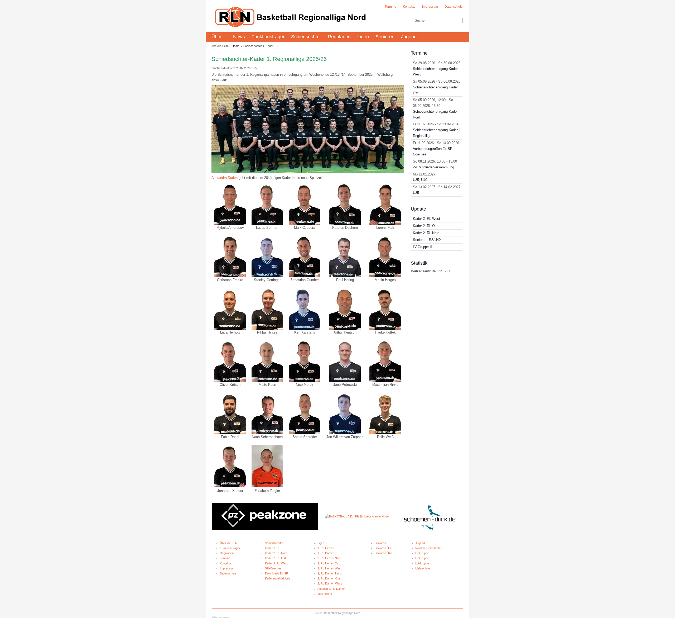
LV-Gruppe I (423, 553)
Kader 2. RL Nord (276, 553)
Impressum (430, 6)
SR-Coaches (273, 568)
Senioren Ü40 (383, 553)
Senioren (384, 36)
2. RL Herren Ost (328, 563)
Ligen (363, 36)
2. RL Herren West (329, 568)
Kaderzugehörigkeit (277, 578)
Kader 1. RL (272, 548)
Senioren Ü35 (383, 548)
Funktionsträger (268, 36)
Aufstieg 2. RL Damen (331, 588)
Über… (218, 36)
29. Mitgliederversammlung (433, 167)
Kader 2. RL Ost (275, 558)
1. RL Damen (325, 553)
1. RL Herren (325, 548)
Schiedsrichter (306, 36)
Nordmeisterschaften (428, 548)
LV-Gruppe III (423, 563)
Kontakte (409, 6)
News (239, 36)
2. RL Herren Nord (329, 558)
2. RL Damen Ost (328, 578)
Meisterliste (324, 593)
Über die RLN (228, 543)
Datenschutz (453, 6)
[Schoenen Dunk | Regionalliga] (429, 529)
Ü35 (416, 193)
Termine (390, 6)
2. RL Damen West (329, 583)
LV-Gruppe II (423, 558)
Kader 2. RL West (276, 563)
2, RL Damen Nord (329, 573)
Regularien (339, 36)
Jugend (409, 36)
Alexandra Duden (224, 178)
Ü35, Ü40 (420, 180)
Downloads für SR (276, 573)
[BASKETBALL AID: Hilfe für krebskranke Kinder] (357, 516)
